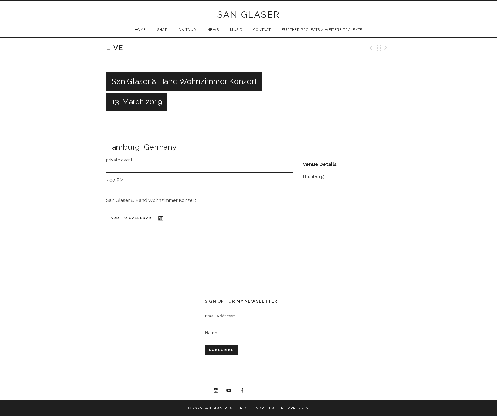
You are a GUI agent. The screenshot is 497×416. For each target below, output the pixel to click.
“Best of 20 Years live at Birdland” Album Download (255, 391)
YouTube (228, 390)
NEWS (213, 30)
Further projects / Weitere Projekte (322, 30)
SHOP (162, 30)
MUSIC (236, 30)
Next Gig (387, 47)
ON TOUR (187, 30)
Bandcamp (268, 390)
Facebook (242, 390)
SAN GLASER (248, 14)
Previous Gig (370, 47)
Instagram (216, 390)
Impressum (297, 408)
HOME (140, 30)
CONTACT (262, 30)
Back (378, 47)
